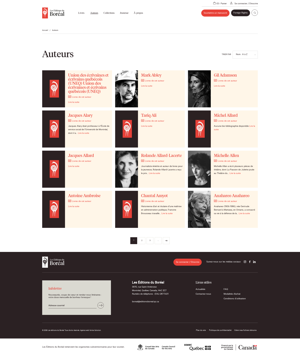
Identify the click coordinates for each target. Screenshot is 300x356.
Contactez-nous (203, 294)
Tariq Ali (148, 116)
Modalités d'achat (232, 294)
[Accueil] (53, 13)
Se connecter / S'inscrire (246, 4)
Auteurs (94, 13)
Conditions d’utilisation (235, 299)
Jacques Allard (81, 156)
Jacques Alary (80, 116)
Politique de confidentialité (220, 330)
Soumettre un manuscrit (215, 13)
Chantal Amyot (154, 196)
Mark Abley (151, 75)
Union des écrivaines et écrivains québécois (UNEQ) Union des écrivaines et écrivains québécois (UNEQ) (88, 83)
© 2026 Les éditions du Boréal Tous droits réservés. (61, 330)
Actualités (200, 289)
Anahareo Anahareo (231, 196)
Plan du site (201, 330)
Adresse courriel (56, 306)
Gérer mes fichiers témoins (245, 330)
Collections (109, 13)
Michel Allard (226, 116)
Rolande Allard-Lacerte (161, 156)
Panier (224, 4)
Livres (81, 13)
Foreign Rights (240, 13)
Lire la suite (73, 102)
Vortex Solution (95, 330)
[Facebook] (249, 262)
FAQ (226, 289)
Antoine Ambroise (84, 196)
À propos (138, 13)
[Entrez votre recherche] (255, 13)
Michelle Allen (226, 156)
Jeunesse (124, 13)
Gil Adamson (225, 75)
